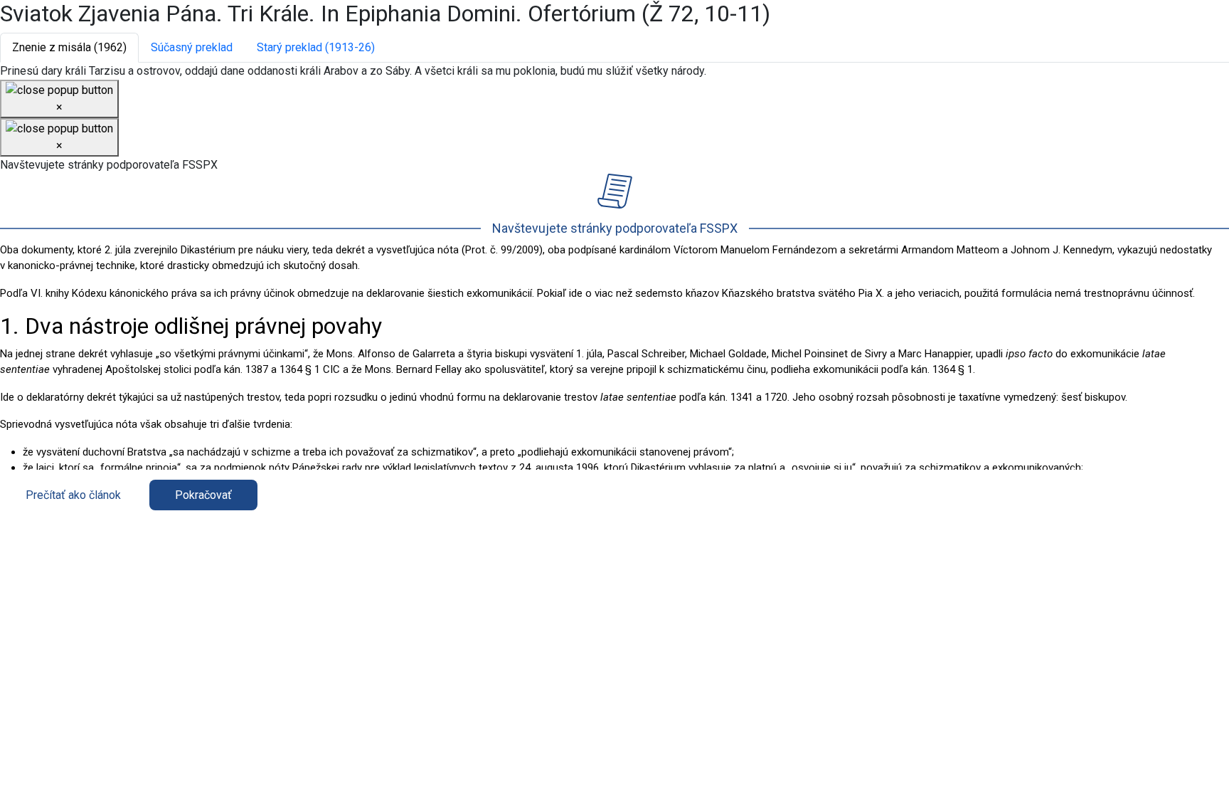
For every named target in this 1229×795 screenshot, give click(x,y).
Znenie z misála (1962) (69, 47)
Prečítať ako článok (73, 495)
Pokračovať (203, 495)
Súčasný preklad (192, 47)
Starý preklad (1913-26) (316, 47)
